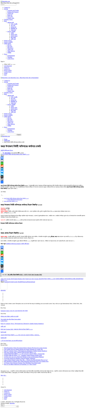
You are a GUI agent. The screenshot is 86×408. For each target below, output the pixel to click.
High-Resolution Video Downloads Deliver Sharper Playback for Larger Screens (25, 348)
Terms (5, 73)
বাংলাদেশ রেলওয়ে (8, 40)
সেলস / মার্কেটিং (14, 24)
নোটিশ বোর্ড (13, 39)
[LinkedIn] (43, 168)
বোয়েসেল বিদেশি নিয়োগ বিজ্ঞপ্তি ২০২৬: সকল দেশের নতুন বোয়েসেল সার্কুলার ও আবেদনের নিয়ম (24, 354)
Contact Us (7, 7)
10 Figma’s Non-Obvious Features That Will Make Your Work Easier (22, 363)
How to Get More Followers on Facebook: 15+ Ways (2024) (20, 364)
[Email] (43, 160)
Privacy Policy (8, 70)
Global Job (10, 13)
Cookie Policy (8, 72)
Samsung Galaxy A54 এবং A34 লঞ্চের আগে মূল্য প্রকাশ (14, 310)
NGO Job (10, 16)
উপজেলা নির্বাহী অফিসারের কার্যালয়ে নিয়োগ (14, 199)
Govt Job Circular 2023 (35, 279)
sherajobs (12, 403)
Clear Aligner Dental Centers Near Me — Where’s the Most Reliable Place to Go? (26, 360)
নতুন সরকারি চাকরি (57, 279)
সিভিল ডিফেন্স (10, 48)
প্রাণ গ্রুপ (13, 25)
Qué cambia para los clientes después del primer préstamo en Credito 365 (23, 349)
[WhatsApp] (43, 163)
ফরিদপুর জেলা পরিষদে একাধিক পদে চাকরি (9, 316)
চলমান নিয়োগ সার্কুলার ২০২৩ (47, 279)
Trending (9, 57)
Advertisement (8, 66)
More (5, 21)
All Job (6, 9)
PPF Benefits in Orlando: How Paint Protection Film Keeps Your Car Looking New (26, 361)
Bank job (9, 15)
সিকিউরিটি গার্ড (14, 28)
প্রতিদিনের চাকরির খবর (72, 279)
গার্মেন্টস (12, 33)
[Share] (43, 182)
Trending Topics (8, 19)
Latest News (10, 58)
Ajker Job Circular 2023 (7, 279)
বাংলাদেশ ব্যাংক (14, 36)
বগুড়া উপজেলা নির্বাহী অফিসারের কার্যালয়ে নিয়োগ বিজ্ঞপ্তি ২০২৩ (16, 198)
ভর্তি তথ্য (9, 45)
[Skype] (43, 174)
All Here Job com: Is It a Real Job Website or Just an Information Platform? (24, 357)
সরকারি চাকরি (3, 150)
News (5, 54)
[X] (43, 176)
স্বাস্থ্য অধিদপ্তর (11, 51)
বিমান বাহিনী (13, 37)
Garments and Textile (13, 10)
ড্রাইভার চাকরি (10, 22)
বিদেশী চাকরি (3, 332)
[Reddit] (43, 166)
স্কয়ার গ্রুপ (13, 30)
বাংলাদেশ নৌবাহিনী (11, 31)
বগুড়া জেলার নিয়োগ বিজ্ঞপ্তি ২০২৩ (11, 201)
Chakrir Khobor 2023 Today (21, 279)
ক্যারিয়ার (9, 52)
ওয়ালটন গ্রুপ (10, 49)
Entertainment (11, 55)
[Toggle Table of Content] (2, 195)
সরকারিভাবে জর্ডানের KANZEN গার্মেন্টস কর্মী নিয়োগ (17, 243)
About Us (6, 67)
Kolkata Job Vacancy (13, 12)
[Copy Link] (43, 179)
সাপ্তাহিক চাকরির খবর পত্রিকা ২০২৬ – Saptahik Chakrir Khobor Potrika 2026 (23, 355)
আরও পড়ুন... (3, 375)
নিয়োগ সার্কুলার (64, 279)
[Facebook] (43, 158)
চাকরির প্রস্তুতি (7, 43)
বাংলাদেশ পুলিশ (14, 34)
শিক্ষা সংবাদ (9, 46)
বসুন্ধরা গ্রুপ (13, 27)
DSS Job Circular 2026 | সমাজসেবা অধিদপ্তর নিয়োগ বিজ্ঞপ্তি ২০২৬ (20, 352)
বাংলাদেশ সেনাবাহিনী (8, 42)
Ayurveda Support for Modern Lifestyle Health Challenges (19, 358)
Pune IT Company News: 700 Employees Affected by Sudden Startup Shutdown (25, 351)
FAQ (5, 75)
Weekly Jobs (10, 18)
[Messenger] (43, 171)
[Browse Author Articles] (4, 289)
